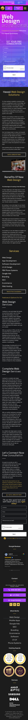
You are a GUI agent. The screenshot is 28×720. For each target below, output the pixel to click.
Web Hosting (7, 286)
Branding (5, 277)
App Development (9, 261)
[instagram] (14, 604)
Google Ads (6, 273)
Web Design (7, 257)
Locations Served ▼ (14, 717)
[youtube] (18, 604)
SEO (4, 280)
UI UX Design (7, 267)
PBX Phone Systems (10, 270)
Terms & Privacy (17, 716)
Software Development (11, 264)
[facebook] (10, 604)
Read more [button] (7, 566)
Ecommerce (7, 283)
